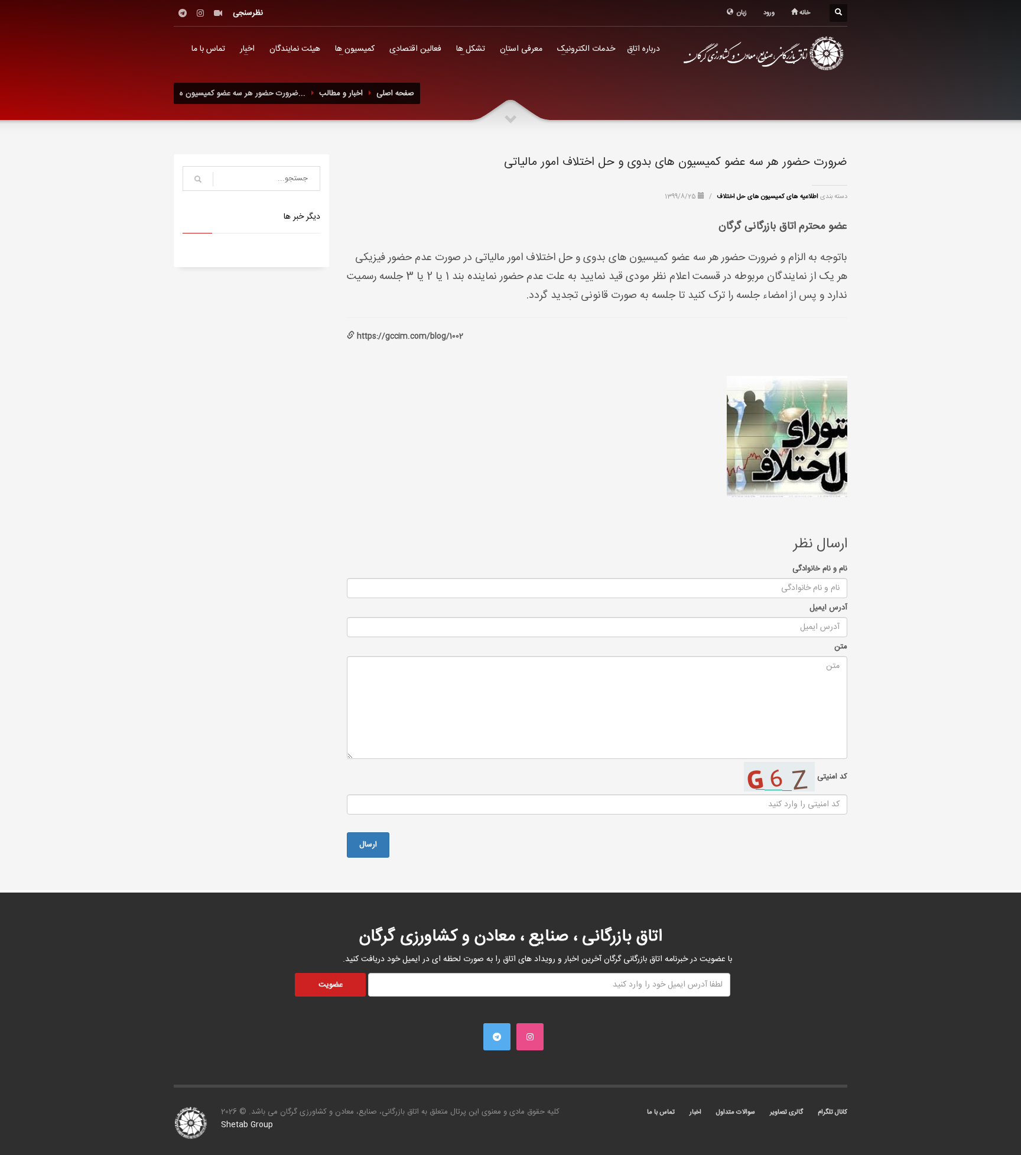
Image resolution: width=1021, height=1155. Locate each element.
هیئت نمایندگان (294, 49)
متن (840, 646)
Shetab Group (247, 1124)
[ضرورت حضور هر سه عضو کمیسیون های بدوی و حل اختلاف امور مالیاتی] (787, 436)
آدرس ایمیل (828, 607)
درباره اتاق (643, 49)
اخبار (247, 49)
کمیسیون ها (355, 49)
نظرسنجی (248, 13)
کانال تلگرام (832, 1112)
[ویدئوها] (218, 13)
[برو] (198, 179)
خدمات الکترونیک (586, 49)
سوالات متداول (735, 1112)
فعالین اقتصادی (415, 49)
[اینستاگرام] (200, 13)
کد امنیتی (831, 776)
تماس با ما (208, 49)
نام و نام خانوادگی (819, 568)
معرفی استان (521, 49)
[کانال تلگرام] (182, 13)
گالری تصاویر (786, 1112)
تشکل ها (470, 49)
